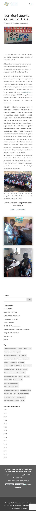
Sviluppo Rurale (21, 397)
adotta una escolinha (18, 209)
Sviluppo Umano (8, 400)
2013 (5, 454)
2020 (5, 430)
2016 (5, 444)
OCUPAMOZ (8, 379)
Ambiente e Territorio (10, 348)
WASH (22, 400)
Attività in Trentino (10, 312)
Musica (20, 376)
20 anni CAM (8, 309)
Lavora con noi (9, 322)
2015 (5, 447)
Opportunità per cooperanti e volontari (17, 329)
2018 (5, 437)
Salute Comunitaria (25, 390)
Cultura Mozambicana (10, 355)
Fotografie (21, 362)
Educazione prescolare (23, 359)
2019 (5, 434)
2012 (5, 458)
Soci (15, 393)
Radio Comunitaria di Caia (11, 386)
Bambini (20, 348)
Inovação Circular (9, 369)
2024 (5, 416)
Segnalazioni (8, 336)
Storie (6, 339)
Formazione (13, 362)
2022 (5, 423)
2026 (5, 410)
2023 (5, 420)
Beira (25, 348)
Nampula (26, 376)
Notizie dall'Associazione (12, 326)
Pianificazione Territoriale (11, 383)
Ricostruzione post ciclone (11, 390)
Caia (30, 348)
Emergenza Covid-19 (11, 319)
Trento (17, 400)
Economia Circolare (9, 359)
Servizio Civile (8, 393)
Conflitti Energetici (15, 352)
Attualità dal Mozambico (12, 316)
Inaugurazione (27, 366)
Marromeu (7, 373)
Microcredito (15, 373)
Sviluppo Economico (9, 397)
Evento (6, 362)
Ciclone (6, 352)
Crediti (24, 508)
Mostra (23, 373)
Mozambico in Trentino (10, 376)
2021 (5, 427)
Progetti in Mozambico (20, 23)
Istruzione (18, 369)
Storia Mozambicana (23, 393)
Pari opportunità (17, 379)
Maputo (25, 369)
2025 (5, 413)
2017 (5, 440)
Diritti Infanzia (22, 355)
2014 (5, 451)
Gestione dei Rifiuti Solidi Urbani (13, 366)
